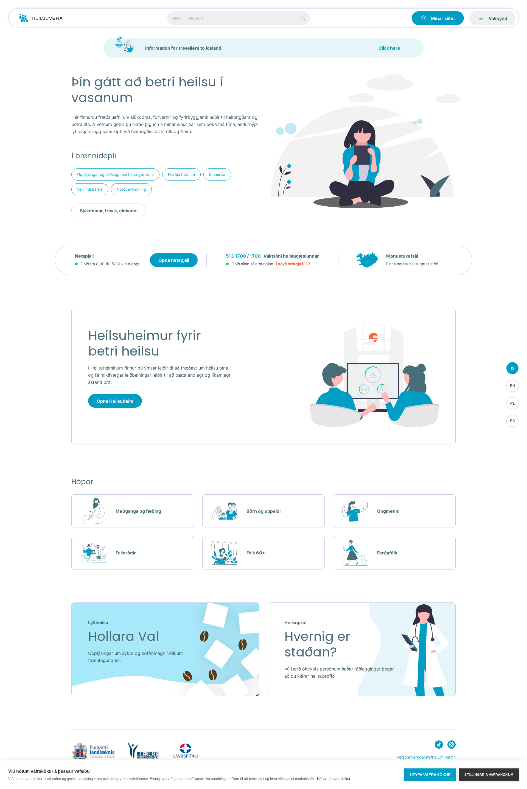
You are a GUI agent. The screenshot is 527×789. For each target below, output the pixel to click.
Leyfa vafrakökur (430, 775)
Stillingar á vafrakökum (488, 775)
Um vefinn (447, 757)
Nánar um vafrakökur (333, 779)
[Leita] (303, 18)
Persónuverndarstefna (416, 757)
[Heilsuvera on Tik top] (439, 745)
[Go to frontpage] (41, 18)
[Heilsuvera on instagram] (451, 745)
